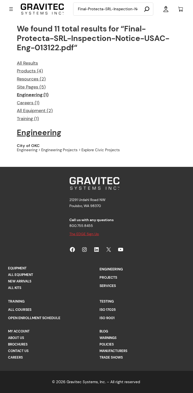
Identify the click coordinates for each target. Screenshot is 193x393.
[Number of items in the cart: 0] (180, 9)
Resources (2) (31, 79)
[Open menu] (11, 9)
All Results (27, 63)
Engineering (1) (33, 95)
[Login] (166, 9)
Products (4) (30, 71)
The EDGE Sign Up (84, 234)
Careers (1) (28, 103)
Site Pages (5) (31, 87)
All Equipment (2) (35, 111)
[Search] (146, 9)
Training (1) (28, 119)
